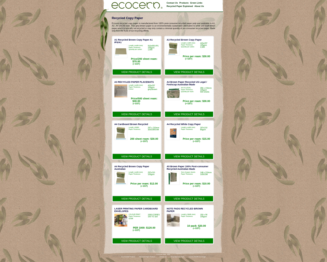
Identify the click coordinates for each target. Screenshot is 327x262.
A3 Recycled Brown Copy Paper (184, 40)
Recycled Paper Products (147, 257)
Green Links (196, 3)
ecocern (136, 5)
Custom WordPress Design (197, 257)
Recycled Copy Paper (177, 257)
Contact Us (172, 3)
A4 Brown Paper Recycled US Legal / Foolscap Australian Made (187, 83)
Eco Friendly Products (128, 257)
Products (184, 3)
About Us (199, 6)
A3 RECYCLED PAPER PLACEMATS (134, 82)
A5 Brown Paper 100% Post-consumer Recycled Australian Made (187, 167)
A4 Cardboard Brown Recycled (131, 124)
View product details (136, 72)
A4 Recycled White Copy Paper (184, 124)
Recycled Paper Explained (180, 6)
